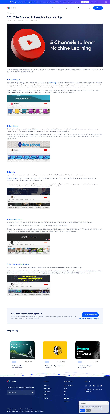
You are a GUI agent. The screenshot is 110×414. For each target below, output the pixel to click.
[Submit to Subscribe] (32, 392)
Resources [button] (81, 8)
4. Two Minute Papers (15, 219)
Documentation (68, 385)
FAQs (45, 395)
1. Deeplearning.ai (13, 80)
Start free (84, 2)
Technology (47, 391)
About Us (46, 385)
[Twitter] (93, 385)
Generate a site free (90, 315)
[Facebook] (90, 385)
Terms (21, 409)
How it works (56, 8)
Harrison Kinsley (12, 178)
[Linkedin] (86, 385)
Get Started (98, 8)
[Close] (107, 403)
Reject (88, 410)
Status (66, 395)
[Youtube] (101, 385)
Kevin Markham (33, 129)
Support (66, 398)
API (65, 391)
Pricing (65, 8)
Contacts (66, 401)
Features (72, 8)
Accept (82, 410)
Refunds (29, 409)
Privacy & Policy (11, 409)
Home (8, 13)
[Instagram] (97, 385)
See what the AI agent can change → (89, 318)
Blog (89, 8)
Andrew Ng (52, 83)
